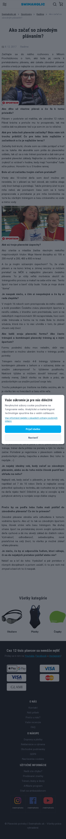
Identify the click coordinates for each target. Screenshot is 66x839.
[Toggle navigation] (4, 4)
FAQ (33, 727)
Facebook (41, 655)
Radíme (40, 14)
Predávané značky (33, 776)
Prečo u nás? (33, 717)
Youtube (29, 655)
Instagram (55, 655)
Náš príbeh (33, 712)
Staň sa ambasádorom (33, 790)
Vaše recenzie (33, 722)
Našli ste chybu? (33, 771)
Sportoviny (26, 14)
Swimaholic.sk (9, 14)
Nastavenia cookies (33, 758)
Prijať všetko (33, 429)
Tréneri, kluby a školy (33, 781)
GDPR (33, 754)
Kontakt (33, 707)
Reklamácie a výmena (33, 744)
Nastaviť (33, 437)
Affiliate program (33, 785)
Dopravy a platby (33, 739)
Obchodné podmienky (33, 749)
